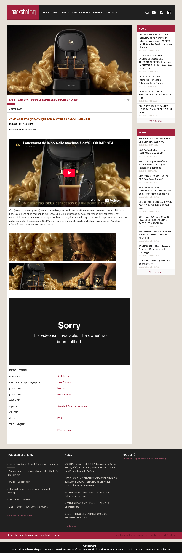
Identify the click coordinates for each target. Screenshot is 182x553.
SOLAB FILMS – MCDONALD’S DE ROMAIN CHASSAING (154, 140)
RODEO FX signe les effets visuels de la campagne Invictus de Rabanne (153, 164)
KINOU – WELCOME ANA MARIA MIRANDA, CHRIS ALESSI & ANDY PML (155, 234)
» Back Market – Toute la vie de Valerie (27, 506)
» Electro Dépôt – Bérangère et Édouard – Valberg (29, 490)
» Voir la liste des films (20, 515)
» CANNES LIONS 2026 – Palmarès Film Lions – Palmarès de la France (88, 494)
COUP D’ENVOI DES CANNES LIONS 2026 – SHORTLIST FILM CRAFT (155, 109)
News (56, 12)
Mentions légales (53, 535)
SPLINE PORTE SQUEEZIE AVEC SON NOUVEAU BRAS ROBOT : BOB (155, 205)
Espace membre (81, 12)
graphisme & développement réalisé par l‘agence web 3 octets (145, 535)
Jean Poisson (64, 382)
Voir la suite (155, 120)
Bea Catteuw (64, 394)
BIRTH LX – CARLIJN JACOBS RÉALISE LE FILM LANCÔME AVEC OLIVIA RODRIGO (154, 220)
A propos (111, 12)
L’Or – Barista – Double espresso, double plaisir (44, 100)
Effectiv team (64, 430)
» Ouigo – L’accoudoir (18, 481)
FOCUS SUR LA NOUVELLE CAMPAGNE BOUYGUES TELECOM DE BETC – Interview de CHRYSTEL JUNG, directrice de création (155, 62)
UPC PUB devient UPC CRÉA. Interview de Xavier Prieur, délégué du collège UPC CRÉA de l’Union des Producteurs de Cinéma (155, 41)
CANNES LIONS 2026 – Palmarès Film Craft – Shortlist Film (156, 94)
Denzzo (61, 388)
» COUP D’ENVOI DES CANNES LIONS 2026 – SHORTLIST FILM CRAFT (87, 515)
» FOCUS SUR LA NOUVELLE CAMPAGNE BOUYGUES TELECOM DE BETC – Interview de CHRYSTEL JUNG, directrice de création (91, 482)
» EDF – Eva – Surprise (18, 499)
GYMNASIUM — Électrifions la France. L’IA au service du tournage (155, 249)
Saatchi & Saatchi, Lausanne (72, 406)
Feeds (65, 12)
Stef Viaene (63, 376)
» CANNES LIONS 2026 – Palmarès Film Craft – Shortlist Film (88, 505)
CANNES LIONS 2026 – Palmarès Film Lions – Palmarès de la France (151, 80)
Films (46, 12)
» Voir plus (70, 526)
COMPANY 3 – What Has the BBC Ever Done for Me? (153, 177)
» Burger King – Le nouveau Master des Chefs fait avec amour (33, 472)
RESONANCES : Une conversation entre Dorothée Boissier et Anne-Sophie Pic (155, 190)
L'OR (59, 418)
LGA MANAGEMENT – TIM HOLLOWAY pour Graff (152, 151)
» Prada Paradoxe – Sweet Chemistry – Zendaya (32, 464)
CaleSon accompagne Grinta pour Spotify (154, 262)
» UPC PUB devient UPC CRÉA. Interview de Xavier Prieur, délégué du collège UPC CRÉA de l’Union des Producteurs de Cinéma (91, 467)
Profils (97, 12)
